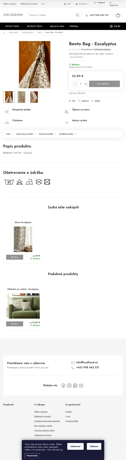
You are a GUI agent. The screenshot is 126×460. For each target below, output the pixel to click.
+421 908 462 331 (99, 15)
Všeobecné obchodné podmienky (47, 421)
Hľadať (77, 15)
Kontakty (68, 411)
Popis (8, 134)
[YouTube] (81, 386)
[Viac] (115, 26)
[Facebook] (63, 386)
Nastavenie (32, 455)
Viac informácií (76, 56)
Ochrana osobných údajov (44, 430)
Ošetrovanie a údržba (24, 134)
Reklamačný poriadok (29, 4)
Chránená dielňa (71, 421)
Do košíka (103, 84)
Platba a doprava (9, 4)
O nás (67, 416)
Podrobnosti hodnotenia (102, 49)
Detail (14, 257)
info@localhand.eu (87, 362)
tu (62, 449)
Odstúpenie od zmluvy (43, 435)
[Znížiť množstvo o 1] (75, 84)
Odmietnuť (75, 446)
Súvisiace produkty (46, 134)
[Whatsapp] (75, 386)
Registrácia (114, 5)
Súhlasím (94, 446)
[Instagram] (69, 386)
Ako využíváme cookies (43, 425)
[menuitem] (13, 26)
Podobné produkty (66, 134)
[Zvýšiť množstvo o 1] (86, 84)
